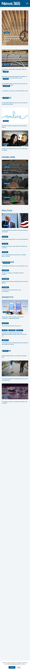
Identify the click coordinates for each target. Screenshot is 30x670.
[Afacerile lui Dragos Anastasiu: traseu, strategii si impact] (15, 115)
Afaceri (6, 78)
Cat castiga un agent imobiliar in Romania (13, 187)
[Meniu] (27, 3)
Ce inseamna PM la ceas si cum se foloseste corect (14, 38)
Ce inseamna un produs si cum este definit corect (15, 90)
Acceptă (12, 667)
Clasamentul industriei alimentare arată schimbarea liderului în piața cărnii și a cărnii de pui (14, 334)
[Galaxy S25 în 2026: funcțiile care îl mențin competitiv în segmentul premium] (15, 307)
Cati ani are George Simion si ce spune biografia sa (15, 239)
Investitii (6, 312)
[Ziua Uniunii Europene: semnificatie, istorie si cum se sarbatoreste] (15, 368)
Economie (6, 86)
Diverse (7, 32)
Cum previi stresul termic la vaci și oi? (11, 325)
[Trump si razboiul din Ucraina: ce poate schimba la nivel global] (15, 220)
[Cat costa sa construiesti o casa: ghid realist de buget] (15, 58)
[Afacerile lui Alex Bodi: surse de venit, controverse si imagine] (15, 138)
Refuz (18, 667)
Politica (6, 225)
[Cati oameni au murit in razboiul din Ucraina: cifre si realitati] (15, 391)
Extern (5, 351)
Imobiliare (6, 64)
